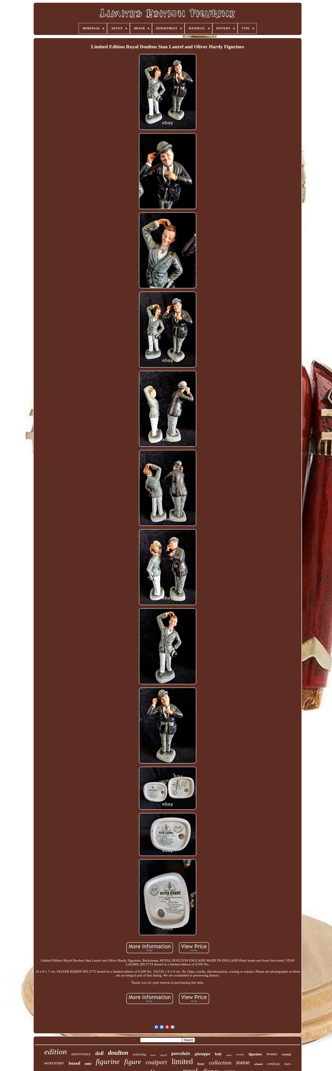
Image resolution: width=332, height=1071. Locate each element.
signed (163, 1055)
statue (243, 1062)
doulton (118, 1052)
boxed (74, 1063)
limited (182, 1061)
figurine (108, 1061)
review (240, 1054)
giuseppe (202, 1053)
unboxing (139, 1054)
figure (132, 1062)
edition (55, 1051)
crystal (286, 1054)
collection (220, 1062)
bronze (272, 1054)
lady (218, 1054)
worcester (54, 1063)
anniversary (81, 1054)
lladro (287, 1064)
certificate (273, 1064)
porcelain (180, 1053)
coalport (156, 1062)
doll (99, 1053)
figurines (255, 1054)
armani (258, 1064)
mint (88, 1064)
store (153, 1055)
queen (228, 1055)
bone (200, 1064)
